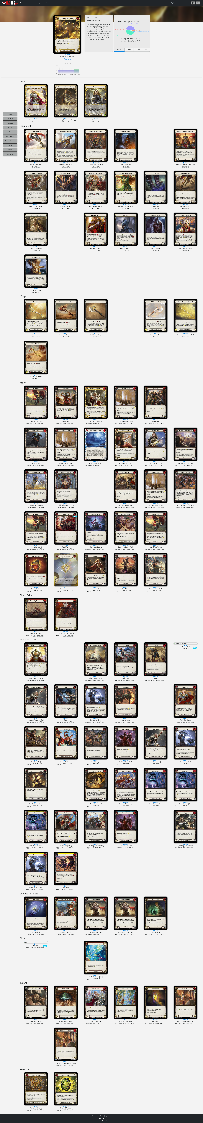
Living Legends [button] (38, 3)
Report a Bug (101, 1120)
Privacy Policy (109, 1120)
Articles (53, 3)
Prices (47, 3)
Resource (10, 154)
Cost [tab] (146, 49)
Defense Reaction (10, 141)
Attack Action (10, 132)
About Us (99, 1116)
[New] (185, 643)
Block (10, 145)
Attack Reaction (10, 136)
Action (10, 127)
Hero (10, 114)
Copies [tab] (138, 49)
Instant (10, 150)
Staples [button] (22, 3)
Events (30, 3)
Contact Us (93, 1120)
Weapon (10, 123)
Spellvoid (68, 59)
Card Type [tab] (119, 49)
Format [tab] (129, 49)
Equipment (10, 119)
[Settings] (198, 3)
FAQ (93, 1116)
